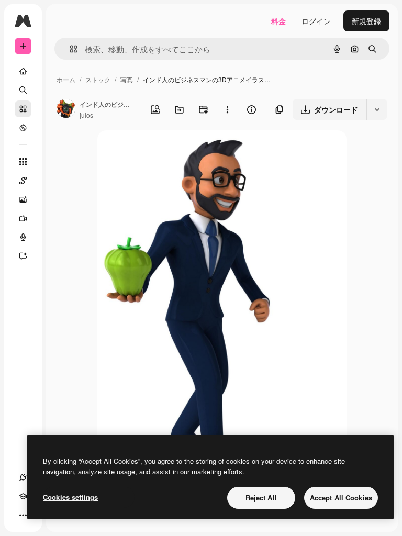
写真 (126, 79)
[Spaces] (23, 180)
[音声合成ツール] (23, 237)
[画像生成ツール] (23, 199)
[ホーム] (23, 71)
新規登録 (366, 21)
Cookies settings (70, 497)
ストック (97, 79)
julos (86, 114)
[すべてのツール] (23, 161)
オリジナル (169, 150)
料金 (278, 21)
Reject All (261, 497)
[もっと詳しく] (23, 127)
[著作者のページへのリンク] (66, 109)
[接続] (23, 477)
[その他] (23, 515)
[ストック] (23, 108)
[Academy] (23, 496)
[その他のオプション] (227, 109)
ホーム (66, 79)
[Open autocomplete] (69, 49)
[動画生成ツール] (23, 218)
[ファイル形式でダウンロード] (376, 109)
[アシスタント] (23, 256)
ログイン (316, 21)
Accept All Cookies (341, 497)
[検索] (23, 90)
